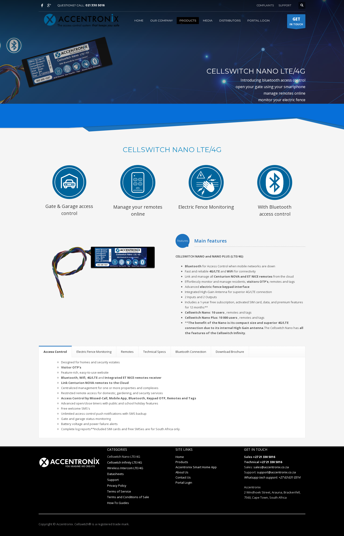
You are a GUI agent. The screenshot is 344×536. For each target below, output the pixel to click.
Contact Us (183, 477)
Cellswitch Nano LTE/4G (123, 456)
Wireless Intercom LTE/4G (125, 468)
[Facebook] (42, 5)
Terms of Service (119, 491)
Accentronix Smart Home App (196, 467)
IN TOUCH (296, 21)
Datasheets (115, 474)
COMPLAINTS (265, 5)
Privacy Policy (116, 485)
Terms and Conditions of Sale (128, 497)
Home (180, 457)
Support (113, 480)
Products (182, 462)
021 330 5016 (95, 5)
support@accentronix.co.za (276, 472)
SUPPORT (284, 5)
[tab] (55, 351)
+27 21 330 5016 (264, 457)
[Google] (49, 5)
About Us (182, 472)
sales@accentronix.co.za (271, 467)
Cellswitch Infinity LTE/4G (124, 462)
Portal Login (184, 482)
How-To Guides (118, 503)
